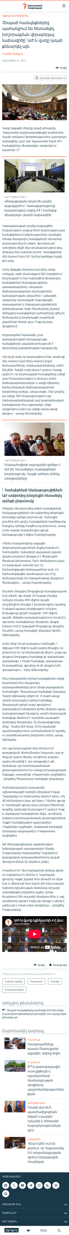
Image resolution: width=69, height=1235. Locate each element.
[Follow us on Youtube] (22, 1185)
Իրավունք (34, 1039)
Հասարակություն (15, 15)
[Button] (61, 68)
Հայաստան (34, 1139)
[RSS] (47, 1185)
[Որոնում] (59, 1230)
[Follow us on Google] (5, 1193)
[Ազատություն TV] (28, 1230)
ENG (43, 1230)
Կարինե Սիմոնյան (12, 53)
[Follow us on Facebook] (5, 1185)
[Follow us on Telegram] (30, 1185)
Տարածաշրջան (36, 1103)
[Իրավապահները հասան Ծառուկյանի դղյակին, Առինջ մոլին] (14, 1043)
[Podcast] (55, 1185)
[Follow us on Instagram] (39, 1185)
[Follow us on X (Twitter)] (13, 1185)
